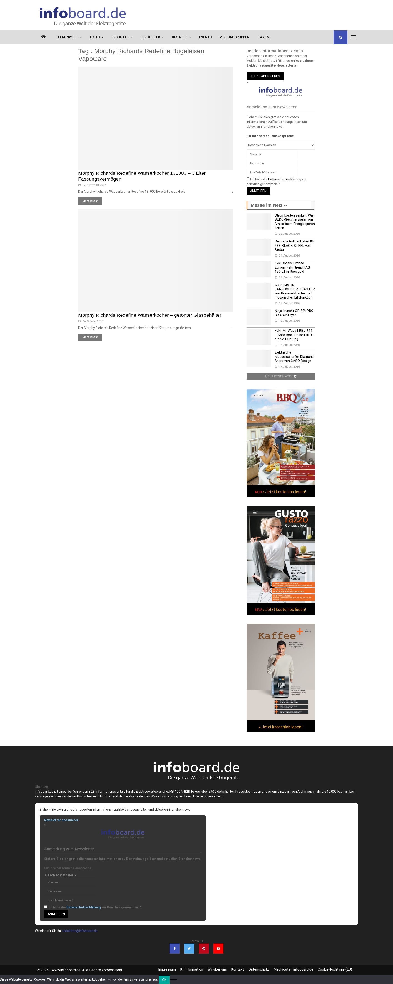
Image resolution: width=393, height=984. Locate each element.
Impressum (167, 969)
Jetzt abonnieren (265, 76)
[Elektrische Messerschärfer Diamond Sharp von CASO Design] (259, 358)
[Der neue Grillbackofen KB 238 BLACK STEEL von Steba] (259, 247)
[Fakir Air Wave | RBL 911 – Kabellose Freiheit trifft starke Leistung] (259, 337)
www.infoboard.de (66, 970)
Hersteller (150, 37)
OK (164, 980)
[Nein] (173, 979)
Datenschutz (258, 969)
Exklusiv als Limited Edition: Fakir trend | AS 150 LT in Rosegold (292, 267)
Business (179, 37)
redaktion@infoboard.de (80, 931)
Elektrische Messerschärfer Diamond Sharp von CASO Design (294, 356)
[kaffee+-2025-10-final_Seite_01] (281, 719)
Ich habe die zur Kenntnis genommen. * (94, 907)
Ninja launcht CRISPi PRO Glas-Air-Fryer (294, 313)
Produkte (119, 37)
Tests (94, 37)
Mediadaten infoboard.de (293, 969)
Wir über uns (217, 969)
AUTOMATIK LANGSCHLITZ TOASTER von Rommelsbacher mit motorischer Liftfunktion (295, 291)
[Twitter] (189, 949)
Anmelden (258, 191)
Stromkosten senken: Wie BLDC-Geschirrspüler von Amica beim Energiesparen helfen (295, 221)
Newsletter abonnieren (61, 820)
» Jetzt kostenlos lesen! (284, 491)
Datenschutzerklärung (284, 179)
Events (205, 37)
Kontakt (237, 969)
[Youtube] (218, 949)
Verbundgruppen (234, 37)
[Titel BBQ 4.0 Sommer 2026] (281, 484)
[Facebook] (175, 949)
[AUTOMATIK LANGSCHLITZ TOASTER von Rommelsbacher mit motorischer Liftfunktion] (259, 291)
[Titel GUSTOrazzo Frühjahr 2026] (281, 601)
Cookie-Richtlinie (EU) (335, 969)
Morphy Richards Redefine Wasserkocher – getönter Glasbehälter (149, 315)
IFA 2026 (263, 37)
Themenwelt (66, 37)
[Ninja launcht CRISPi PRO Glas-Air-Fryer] (259, 317)
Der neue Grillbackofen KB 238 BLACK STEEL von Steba (295, 245)
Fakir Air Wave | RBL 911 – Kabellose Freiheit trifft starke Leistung (294, 335)
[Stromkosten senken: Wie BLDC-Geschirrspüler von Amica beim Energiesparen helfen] (259, 221)
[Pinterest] (204, 949)
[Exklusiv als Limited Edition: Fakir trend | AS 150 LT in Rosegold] (259, 269)
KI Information (191, 969)
